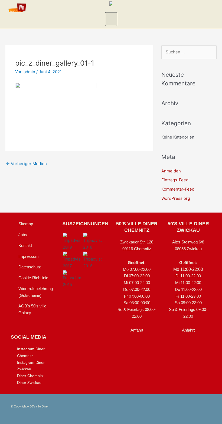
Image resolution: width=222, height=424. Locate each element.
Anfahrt (136, 330)
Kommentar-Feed (177, 189)
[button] (111, 19)
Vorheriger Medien (26, 163)
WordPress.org (175, 198)
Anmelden (171, 171)
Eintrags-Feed (174, 179)
